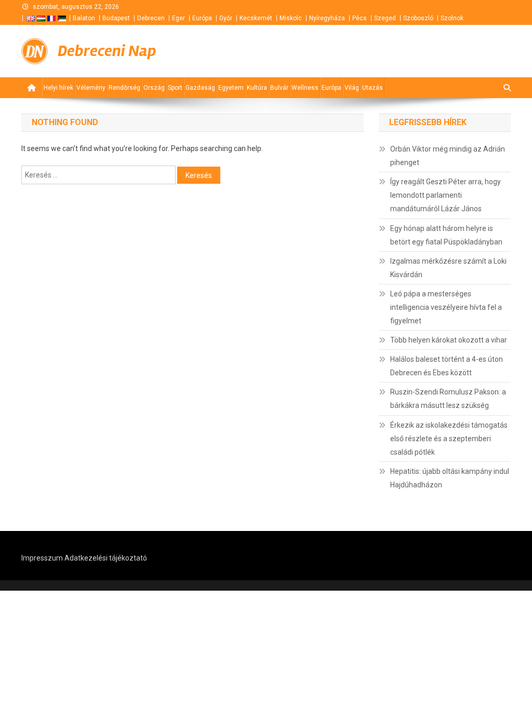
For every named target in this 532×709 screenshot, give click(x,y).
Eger (178, 18)
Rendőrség (124, 87)
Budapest (116, 18)
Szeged (385, 18)
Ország (154, 87)
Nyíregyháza (327, 18)
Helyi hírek (58, 87)
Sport (175, 87)
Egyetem (231, 87)
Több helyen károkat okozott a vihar (448, 340)
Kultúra (257, 87)
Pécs (359, 18)
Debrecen (151, 18)
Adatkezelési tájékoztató (105, 558)
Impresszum (42, 558)
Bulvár (279, 87)
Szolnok (452, 18)
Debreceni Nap (107, 51)
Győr (225, 18)
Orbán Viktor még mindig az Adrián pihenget (447, 156)
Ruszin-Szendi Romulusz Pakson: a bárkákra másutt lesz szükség (448, 399)
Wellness (304, 87)
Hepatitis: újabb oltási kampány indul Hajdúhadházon (449, 478)
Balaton (84, 18)
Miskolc (291, 18)
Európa (202, 18)
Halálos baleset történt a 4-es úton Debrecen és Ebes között (446, 366)
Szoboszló (418, 18)
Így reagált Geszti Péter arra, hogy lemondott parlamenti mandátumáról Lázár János (445, 195)
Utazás (372, 87)
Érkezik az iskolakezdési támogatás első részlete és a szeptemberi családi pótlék (449, 438)
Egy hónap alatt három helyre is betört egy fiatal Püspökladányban (446, 235)
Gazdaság (200, 87)
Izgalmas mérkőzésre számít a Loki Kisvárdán (448, 268)
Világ (351, 87)
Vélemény (90, 87)
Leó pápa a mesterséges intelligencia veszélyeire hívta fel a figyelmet (446, 307)
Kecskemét (256, 18)
